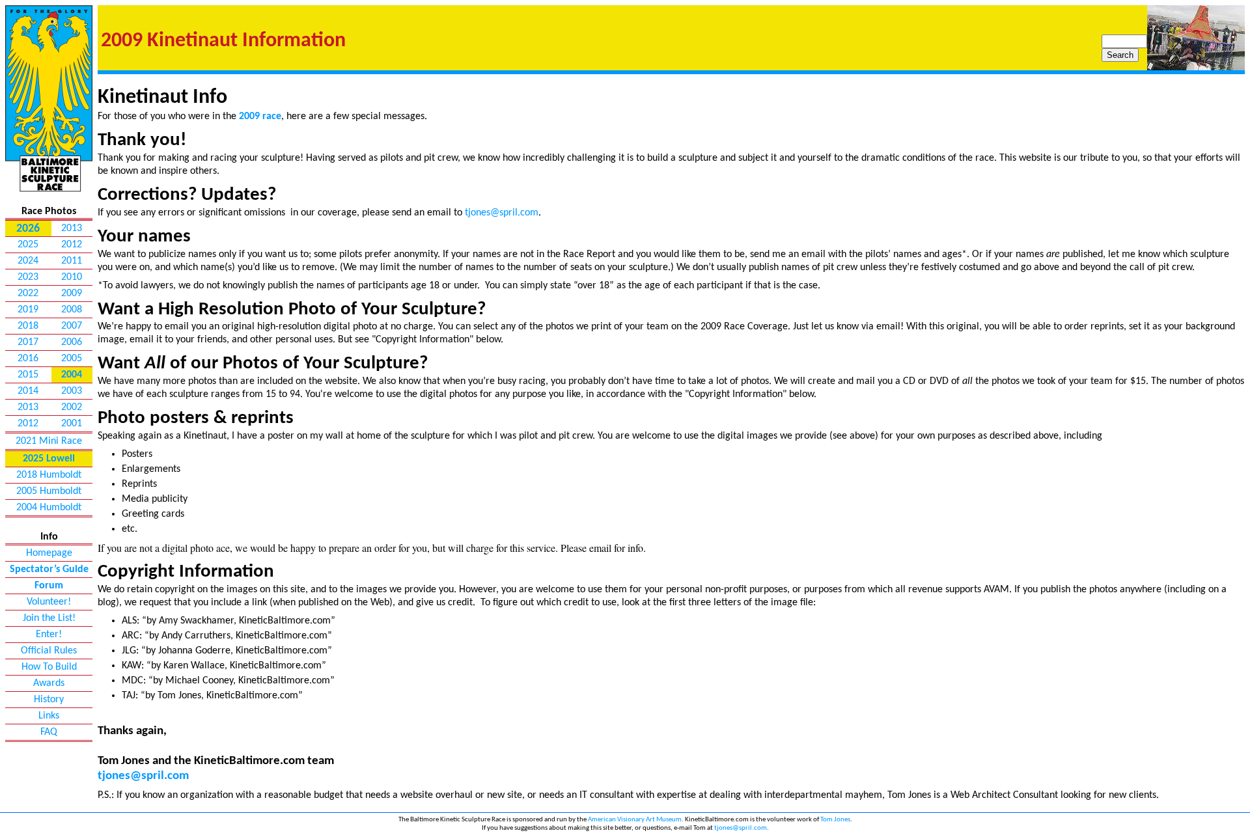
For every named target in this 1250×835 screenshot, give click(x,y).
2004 (71, 375)
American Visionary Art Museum (635, 819)
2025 (28, 245)
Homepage (49, 553)
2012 (71, 245)
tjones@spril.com (501, 213)
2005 (71, 358)
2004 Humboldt (48, 507)
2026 (28, 228)
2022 (28, 293)
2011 (71, 261)
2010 (71, 277)
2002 (71, 407)
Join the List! (49, 618)
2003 (71, 391)
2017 (28, 342)
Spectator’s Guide (49, 569)
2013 (71, 228)
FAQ (48, 732)
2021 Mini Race (49, 441)
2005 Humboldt (48, 491)
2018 (28, 326)
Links (48, 716)
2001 (71, 423)
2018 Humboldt (48, 475)
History (49, 699)
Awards (48, 683)
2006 (71, 342)
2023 (28, 277)
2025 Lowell (49, 459)
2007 (71, 326)
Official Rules (49, 651)
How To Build (49, 667)
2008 (71, 310)
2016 (28, 358)
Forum (49, 586)
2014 (28, 391)
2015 (28, 375)
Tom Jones (835, 819)
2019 (28, 310)
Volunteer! (49, 602)
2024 (28, 261)
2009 (71, 293)
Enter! (49, 634)
